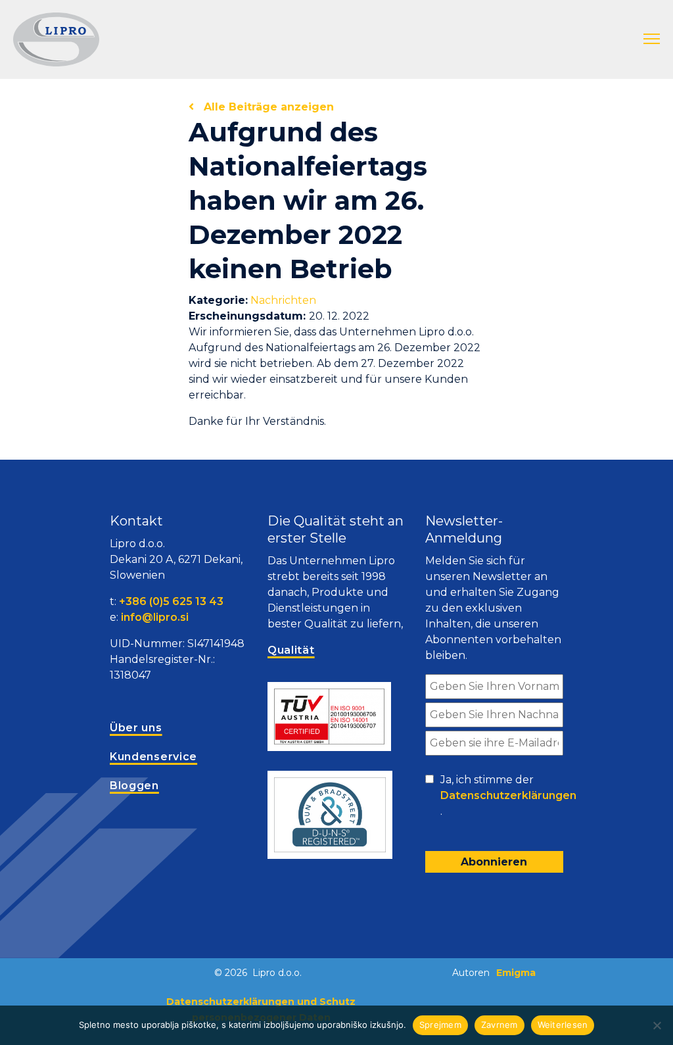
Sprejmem (440, 1024)
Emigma (516, 973)
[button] (651, 39)
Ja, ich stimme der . (508, 795)
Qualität (291, 650)
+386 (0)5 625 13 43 (171, 601)
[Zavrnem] (656, 1025)
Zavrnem (499, 1024)
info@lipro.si (155, 617)
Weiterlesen (563, 1024)
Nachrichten (283, 300)
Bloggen (134, 785)
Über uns (136, 727)
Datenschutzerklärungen (508, 795)
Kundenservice (153, 756)
